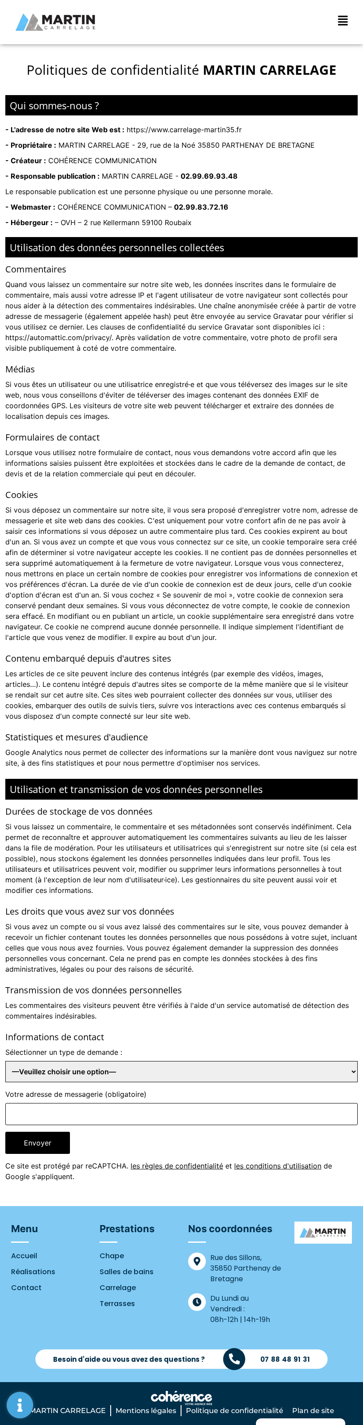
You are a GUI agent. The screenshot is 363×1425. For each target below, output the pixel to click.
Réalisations (33, 1272)
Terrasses (117, 1304)
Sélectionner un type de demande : (63, 1052)
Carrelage (118, 1288)
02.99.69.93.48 (209, 176)
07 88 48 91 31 (285, 1359)
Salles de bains (127, 1272)
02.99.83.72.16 (201, 207)
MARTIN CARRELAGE (67, 1410)
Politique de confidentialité (234, 1410)
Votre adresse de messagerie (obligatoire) (76, 1094)
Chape (112, 1256)
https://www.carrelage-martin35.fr (184, 129)
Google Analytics (33, 752)
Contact (26, 1288)
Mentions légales (146, 1410)
